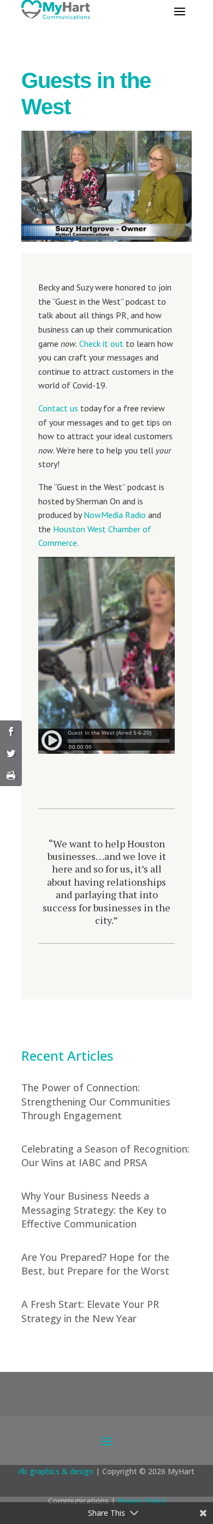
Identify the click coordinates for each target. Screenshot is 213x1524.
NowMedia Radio (115, 514)
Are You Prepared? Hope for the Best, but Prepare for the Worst (95, 1263)
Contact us (58, 408)
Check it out (101, 343)
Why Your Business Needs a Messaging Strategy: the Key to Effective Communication (94, 1209)
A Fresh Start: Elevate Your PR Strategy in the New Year (90, 1311)
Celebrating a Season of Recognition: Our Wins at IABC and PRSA (105, 1155)
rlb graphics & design (56, 1471)
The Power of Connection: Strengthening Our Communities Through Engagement (95, 1101)
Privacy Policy (141, 1501)
